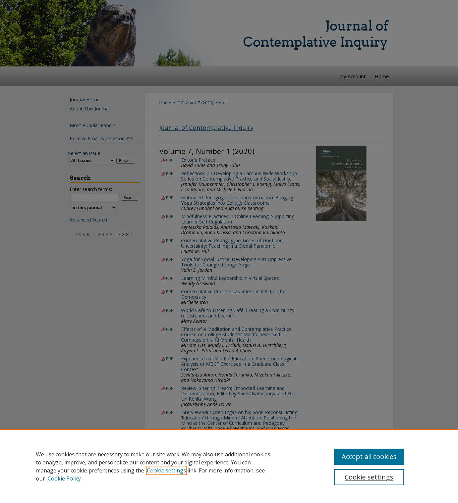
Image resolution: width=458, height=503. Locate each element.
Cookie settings (166, 470)
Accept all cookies (369, 456)
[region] (229, 466)
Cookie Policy (64, 478)
